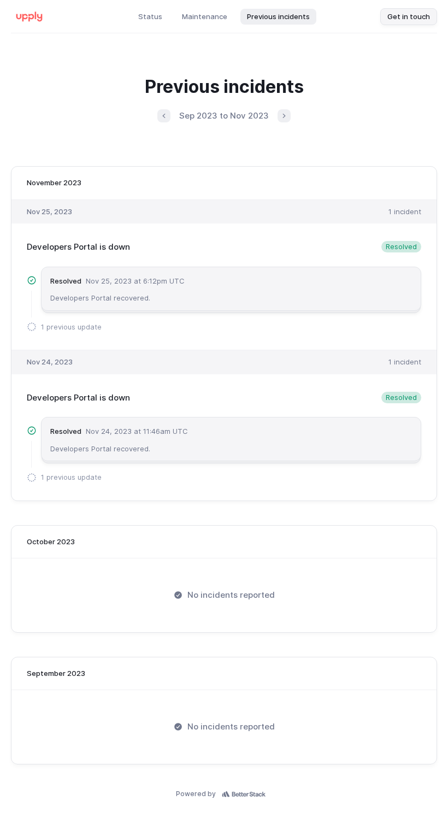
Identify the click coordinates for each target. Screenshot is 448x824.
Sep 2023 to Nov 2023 (224, 115)
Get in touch (408, 16)
